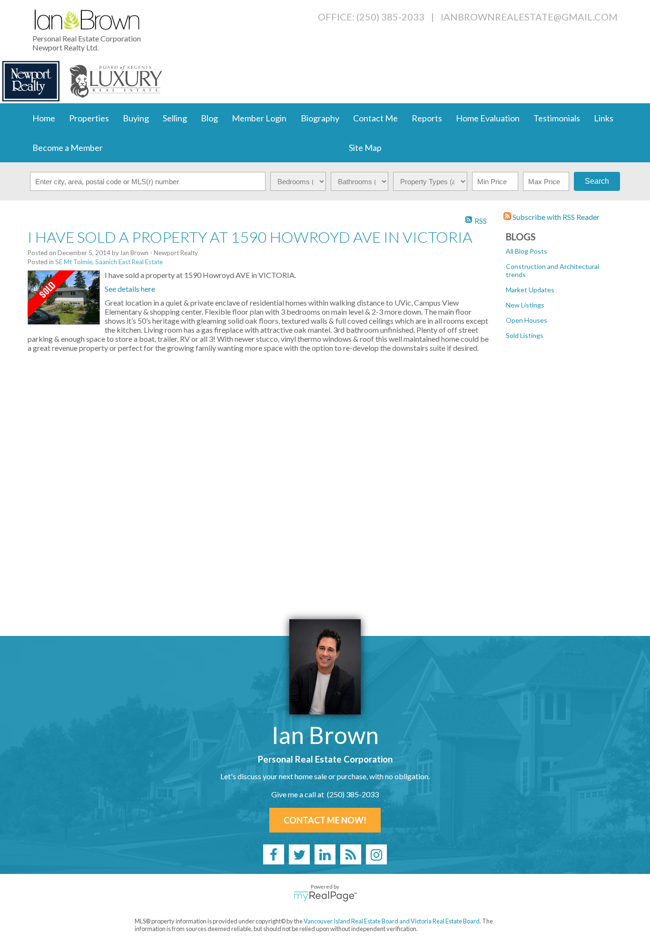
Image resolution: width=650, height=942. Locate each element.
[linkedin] (325, 854)
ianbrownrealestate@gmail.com (529, 16)
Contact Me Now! (325, 820)
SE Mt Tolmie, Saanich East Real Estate (109, 262)
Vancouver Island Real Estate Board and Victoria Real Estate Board (392, 921)
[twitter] (299, 854)
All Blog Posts (526, 251)
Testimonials (556, 118)
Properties (89, 118)
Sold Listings (524, 335)
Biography (320, 118)
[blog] (350, 854)
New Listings (525, 305)
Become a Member (67, 147)
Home (43, 118)
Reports (427, 118)
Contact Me (375, 118)
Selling (175, 118)
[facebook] (273, 854)
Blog (209, 118)
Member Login (259, 118)
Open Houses (526, 320)
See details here (130, 288)
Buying (136, 118)
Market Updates (530, 290)
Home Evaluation (488, 118)
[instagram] (376, 854)
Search (597, 181)
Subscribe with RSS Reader (555, 216)
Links (603, 118)
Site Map (365, 147)
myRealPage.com (325, 896)
